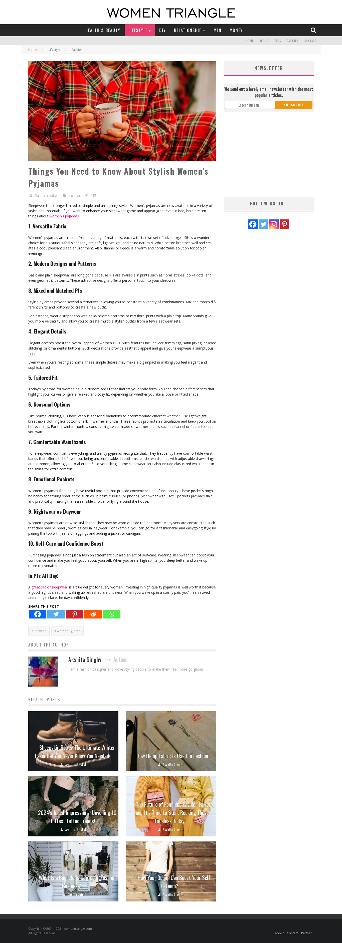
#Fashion (39, 631)
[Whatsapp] (111, 614)
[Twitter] (56, 614)
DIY (162, 30)
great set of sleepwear (50, 587)
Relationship (188, 30)
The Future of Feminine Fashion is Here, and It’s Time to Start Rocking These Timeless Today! (175, 812)
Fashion (74, 195)
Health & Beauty (102, 30)
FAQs (278, 41)
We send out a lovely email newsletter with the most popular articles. (268, 92)
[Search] (314, 30)
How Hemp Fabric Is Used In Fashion (172, 756)
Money (236, 30)
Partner (292, 41)
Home (250, 41)
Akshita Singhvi (46, 195)
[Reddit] (93, 614)
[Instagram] (274, 224)
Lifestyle (137, 30)
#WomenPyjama (67, 631)
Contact (310, 41)
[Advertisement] (269, 154)
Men (218, 30)
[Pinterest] (74, 614)
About (264, 41)
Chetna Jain (76, 894)
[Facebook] (37, 614)
